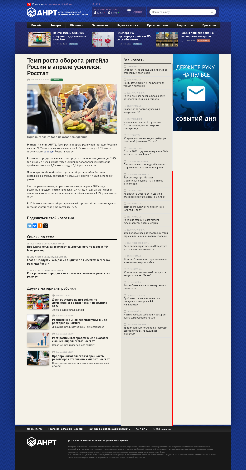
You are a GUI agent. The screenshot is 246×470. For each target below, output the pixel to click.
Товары (56, 25)
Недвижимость (127, 25)
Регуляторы (185, 25)
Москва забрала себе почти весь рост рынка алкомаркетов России (145, 316)
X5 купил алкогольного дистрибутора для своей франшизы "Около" (145, 140)
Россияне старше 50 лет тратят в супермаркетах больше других (142, 221)
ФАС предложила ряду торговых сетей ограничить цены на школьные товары (146, 235)
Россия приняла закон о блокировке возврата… (197, 34)
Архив (137, 12)
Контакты (141, 429)
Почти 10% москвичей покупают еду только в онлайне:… (69, 36)
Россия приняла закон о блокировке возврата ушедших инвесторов (144, 98)
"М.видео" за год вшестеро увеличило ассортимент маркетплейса (145, 261)
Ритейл (36, 25)
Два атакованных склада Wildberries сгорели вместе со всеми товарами (144, 166)
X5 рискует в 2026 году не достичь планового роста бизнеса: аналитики (144, 195)
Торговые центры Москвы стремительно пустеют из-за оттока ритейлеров (143, 180)
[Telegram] (29, 225)
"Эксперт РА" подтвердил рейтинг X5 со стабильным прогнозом (146, 71)
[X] (45, 225)
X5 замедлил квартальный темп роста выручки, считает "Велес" (145, 274)
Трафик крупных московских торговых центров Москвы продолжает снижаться (145, 330)
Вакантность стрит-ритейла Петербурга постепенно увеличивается (145, 248)
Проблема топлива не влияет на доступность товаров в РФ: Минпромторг (142, 301)
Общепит (76, 25)
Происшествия (157, 25)
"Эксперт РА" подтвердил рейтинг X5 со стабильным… (134, 36)
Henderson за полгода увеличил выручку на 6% (142, 111)
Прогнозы (209, 25)
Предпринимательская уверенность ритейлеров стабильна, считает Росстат (81, 357)
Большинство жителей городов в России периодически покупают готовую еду (142, 125)
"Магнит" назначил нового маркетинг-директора (145, 287)
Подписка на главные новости (65, 429)
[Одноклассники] (40, 225)
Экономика (100, 25)
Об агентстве (34, 429)
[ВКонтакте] (34, 225)
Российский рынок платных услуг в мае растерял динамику (79, 321)
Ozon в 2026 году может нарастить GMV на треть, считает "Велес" (146, 153)
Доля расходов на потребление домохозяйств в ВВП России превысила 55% (79, 302)
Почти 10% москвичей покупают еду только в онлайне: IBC (144, 84)
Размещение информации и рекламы (109, 429)
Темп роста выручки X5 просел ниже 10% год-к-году (144, 208)
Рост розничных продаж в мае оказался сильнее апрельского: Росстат (80, 339)
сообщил (49, 151)
